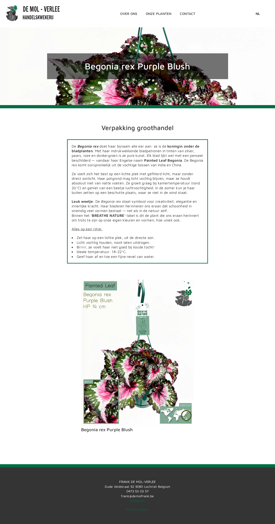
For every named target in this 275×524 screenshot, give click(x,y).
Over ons (128, 14)
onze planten (159, 14)
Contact (187, 14)
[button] (258, 14)
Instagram (137, 500)
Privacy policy (137, 509)
